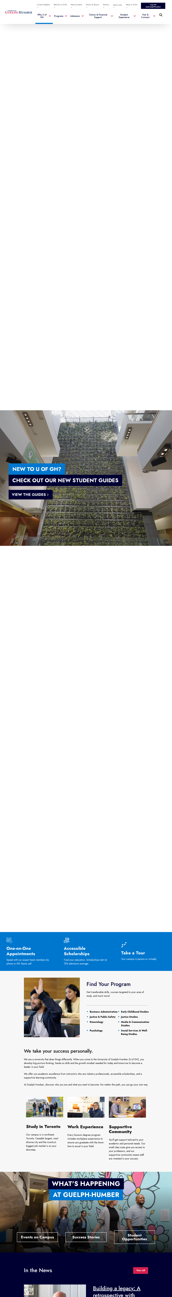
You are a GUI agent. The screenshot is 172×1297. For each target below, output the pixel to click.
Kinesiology (96, 1022)
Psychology (96, 1030)
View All (140, 1270)
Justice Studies (129, 1017)
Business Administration (103, 1012)
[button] (44, 17)
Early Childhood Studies (135, 1012)
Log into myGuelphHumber (153, 5)
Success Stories (86, 1237)
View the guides (29, 494)
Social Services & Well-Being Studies (134, 1032)
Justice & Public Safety (102, 1017)
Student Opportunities (134, 1237)
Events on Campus (37, 1237)
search (106, 28)
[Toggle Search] (160, 15)
